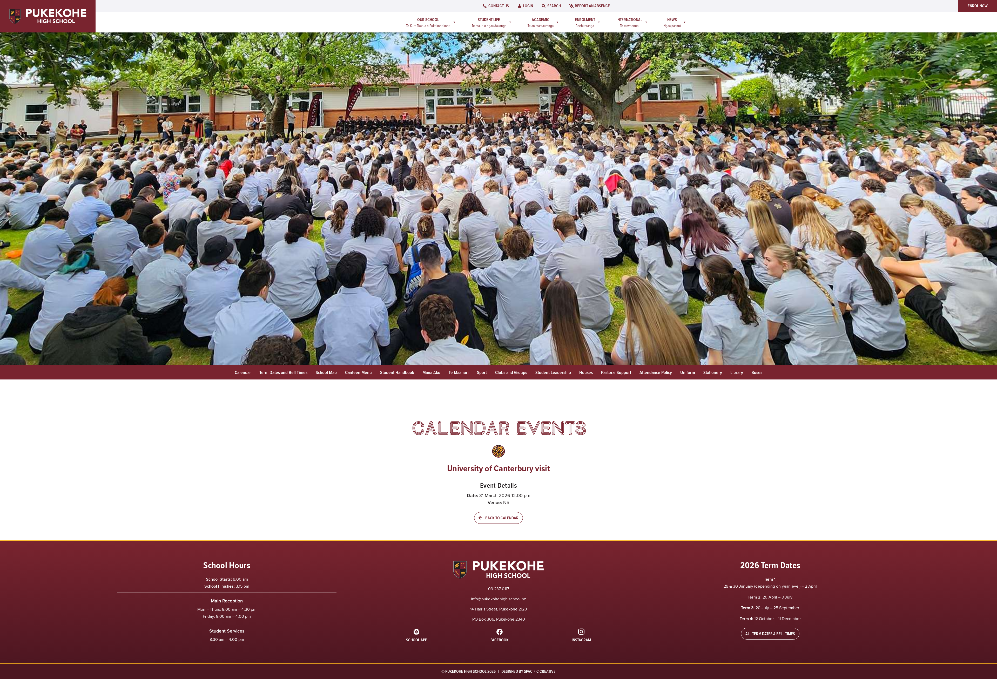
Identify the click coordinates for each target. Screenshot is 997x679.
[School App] (416, 632)
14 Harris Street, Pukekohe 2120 (498, 609)
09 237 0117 (498, 589)
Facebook (499, 640)
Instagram (581, 640)
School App (416, 640)
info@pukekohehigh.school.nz (498, 599)
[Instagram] (581, 632)
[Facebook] (499, 632)
